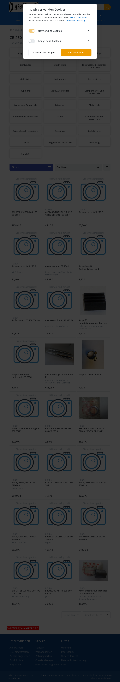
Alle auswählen (76, 52)
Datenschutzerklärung (75, 20)
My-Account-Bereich (79, 17)
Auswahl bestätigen (44, 52)
